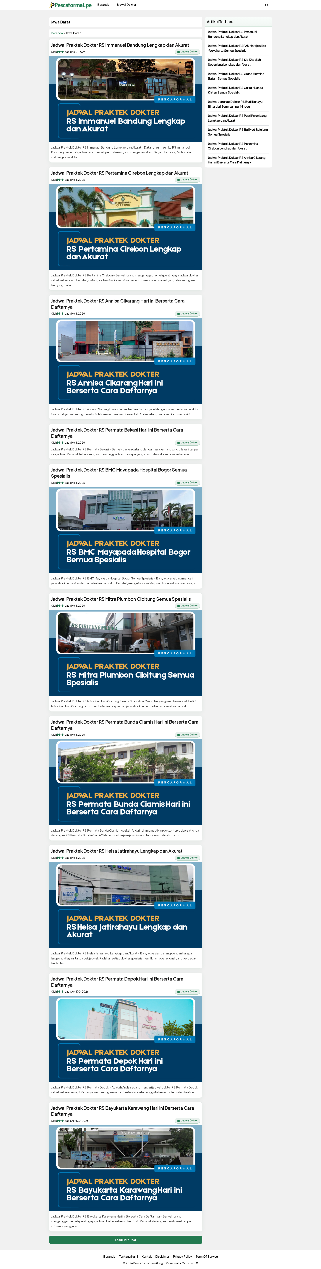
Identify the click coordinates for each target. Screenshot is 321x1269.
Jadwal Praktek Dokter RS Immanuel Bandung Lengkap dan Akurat (120, 45)
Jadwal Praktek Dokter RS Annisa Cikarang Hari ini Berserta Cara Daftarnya (118, 303)
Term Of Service (207, 1256)
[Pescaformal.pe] (70, 5)
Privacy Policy (182, 1256)
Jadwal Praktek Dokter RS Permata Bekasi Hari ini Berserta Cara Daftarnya (117, 432)
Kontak (147, 1256)
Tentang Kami (128, 1256)
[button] (267, 5)
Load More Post (125, 1239)
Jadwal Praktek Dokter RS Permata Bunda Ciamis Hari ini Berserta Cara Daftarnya (124, 724)
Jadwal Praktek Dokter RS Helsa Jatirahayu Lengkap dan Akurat (117, 850)
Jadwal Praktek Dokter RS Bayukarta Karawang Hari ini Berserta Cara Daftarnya (122, 1111)
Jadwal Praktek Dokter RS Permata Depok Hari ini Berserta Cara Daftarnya (117, 981)
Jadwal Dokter (126, 5)
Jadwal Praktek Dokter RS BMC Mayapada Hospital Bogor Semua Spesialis (119, 472)
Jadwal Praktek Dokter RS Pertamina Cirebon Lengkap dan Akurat (119, 172)
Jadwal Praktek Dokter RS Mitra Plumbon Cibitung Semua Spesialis (121, 599)
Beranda (103, 5)
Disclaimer (162, 1256)
